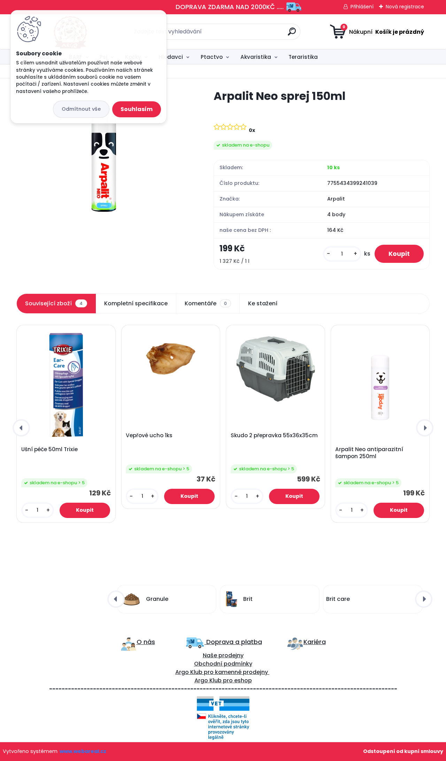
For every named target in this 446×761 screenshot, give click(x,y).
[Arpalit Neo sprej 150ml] (103, 150)
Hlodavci (171, 57)
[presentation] (21, 428)
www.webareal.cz (83, 751)
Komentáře (206, 303)
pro (228, 680)
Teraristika (303, 57)
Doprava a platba (233, 641)
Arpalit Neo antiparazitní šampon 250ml (369, 453)
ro (211, 672)
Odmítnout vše (81, 108)
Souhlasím (137, 109)
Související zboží (54, 303)
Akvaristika (255, 57)
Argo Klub (188, 672)
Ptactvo (212, 57)
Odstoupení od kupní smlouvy (403, 751)
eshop (242, 680)
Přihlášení (362, 6)
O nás (146, 641)
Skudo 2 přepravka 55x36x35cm (274, 435)
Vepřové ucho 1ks (149, 435)
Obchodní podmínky (223, 664)
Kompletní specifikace (136, 303)
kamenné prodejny (241, 672)
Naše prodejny (223, 655)
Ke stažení (262, 303)
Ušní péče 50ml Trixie (49, 449)
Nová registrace (405, 6)
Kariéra (314, 641)
